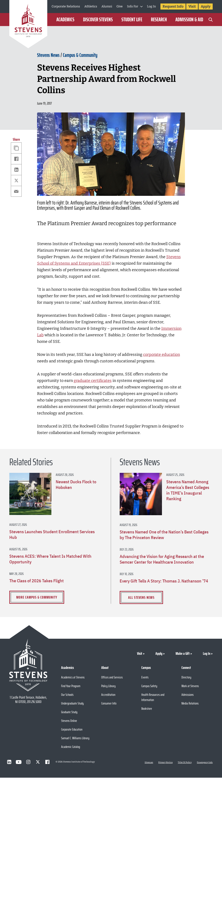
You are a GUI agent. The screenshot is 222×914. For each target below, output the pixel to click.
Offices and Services (112, 677)
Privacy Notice (165, 762)
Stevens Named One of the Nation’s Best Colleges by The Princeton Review (164, 534)
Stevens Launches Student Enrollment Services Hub (52, 534)
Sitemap (149, 762)
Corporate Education (71, 729)
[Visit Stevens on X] (37, 762)
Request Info (173, 6)
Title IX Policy (185, 762)
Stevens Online (69, 720)
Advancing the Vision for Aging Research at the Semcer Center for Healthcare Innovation (162, 559)
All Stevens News (141, 597)
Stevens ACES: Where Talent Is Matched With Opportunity (50, 559)
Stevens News (48, 55)
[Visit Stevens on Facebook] (47, 762)
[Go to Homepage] (28, 25)
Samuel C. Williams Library (75, 738)
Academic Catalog (70, 746)
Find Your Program (70, 686)
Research (159, 19)
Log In (151, 6)
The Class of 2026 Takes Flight (36, 581)
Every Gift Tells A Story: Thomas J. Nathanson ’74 (164, 581)
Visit (192, 6)
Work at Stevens (190, 686)
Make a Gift (183, 653)
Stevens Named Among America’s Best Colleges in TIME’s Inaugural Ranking (187, 490)
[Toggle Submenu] (141, 6)
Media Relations (190, 703)
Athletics (90, 6)
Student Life (131, 19)
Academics (65, 19)
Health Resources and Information (152, 697)
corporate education (161, 354)
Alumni (106, 6)
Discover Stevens (98, 19)
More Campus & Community (36, 597)
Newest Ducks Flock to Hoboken (76, 484)
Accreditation (108, 694)
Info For (132, 6)
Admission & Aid (189, 19)
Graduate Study (69, 712)
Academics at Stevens (73, 677)
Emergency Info (205, 762)
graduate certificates (93, 380)
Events (145, 677)
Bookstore (146, 708)
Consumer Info (108, 703)
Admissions (187, 694)
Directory (186, 677)
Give (119, 6)
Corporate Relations (66, 6)
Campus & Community (80, 55)
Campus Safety (149, 686)
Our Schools (67, 694)
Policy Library (108, 686)
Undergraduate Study (72, 703)
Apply (206, 6)
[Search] (210, 19)
